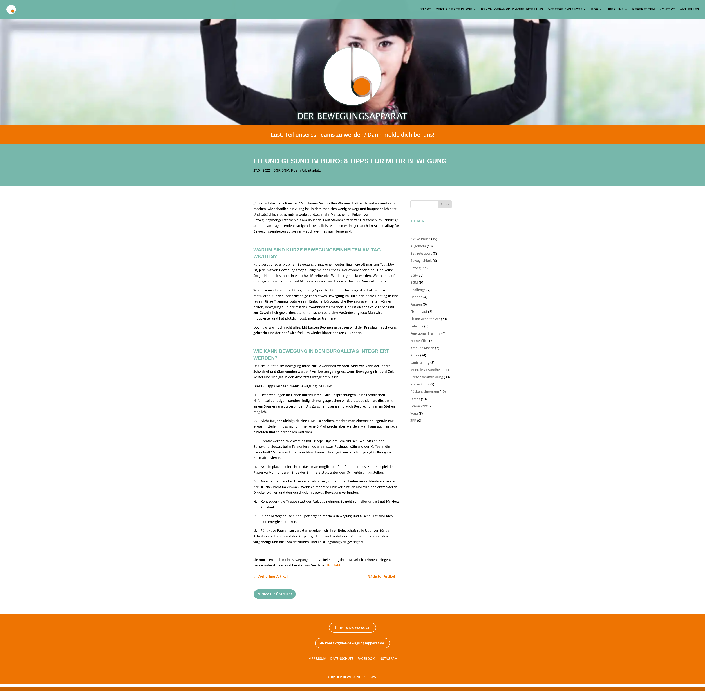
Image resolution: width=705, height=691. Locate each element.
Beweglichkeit (421, 260)
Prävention (418, 384)
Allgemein (418, 246)
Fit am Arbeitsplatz (306, 170)
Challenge (418, 290)
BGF (594, 9)
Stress (415, 399)
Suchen (445, 204)
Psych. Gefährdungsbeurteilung (512, 9)
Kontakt (667, 9)
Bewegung (418, 268)
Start (425, 9)
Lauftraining (419, 362)
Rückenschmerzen (424, 391)
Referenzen (643, 9)
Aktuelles (689, 9)
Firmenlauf (418, 311)
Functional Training (425, 333)
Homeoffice (419, 340)
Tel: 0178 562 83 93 (354, 627)
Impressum (317, 658)
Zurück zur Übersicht (274, 594)
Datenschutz (341, 658)
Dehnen (416, 297)
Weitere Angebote (565, 9)
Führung (416, 326)
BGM (285, 170)
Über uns (615, 9)
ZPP (413, 420)
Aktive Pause (420, 239)
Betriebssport (421, 253)
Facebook (366, 658)
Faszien (416, 304)
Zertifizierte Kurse (454, 9)
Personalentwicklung (426, 377)
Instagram (388, 658)
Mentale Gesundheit (426, 369)
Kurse (414, 355)
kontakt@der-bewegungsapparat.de (354, 643)
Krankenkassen (422, 348)
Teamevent (419, 406)
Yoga (414, 413)
